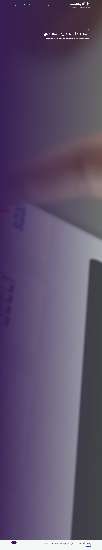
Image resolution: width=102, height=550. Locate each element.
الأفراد (59, 5)
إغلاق (14, 542)
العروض (48, 5)
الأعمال (53, 5)
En (25, 5)
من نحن (42, 5)
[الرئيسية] (80, 5)
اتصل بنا (36, 5)
